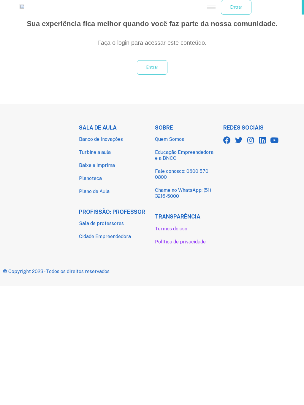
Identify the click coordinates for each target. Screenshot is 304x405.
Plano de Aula (94, 191)
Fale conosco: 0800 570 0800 (181, 174)
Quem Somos (169, 139)
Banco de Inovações (101, 139)
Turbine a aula (95, 152)
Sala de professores (101, 223)
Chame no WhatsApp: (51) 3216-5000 (183, 193)
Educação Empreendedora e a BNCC (184, 155)
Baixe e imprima (97, 165)
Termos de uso (171, 229)
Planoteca (90, 178)
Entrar (236, 7)
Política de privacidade (180, 242)
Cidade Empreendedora (105, 236)
